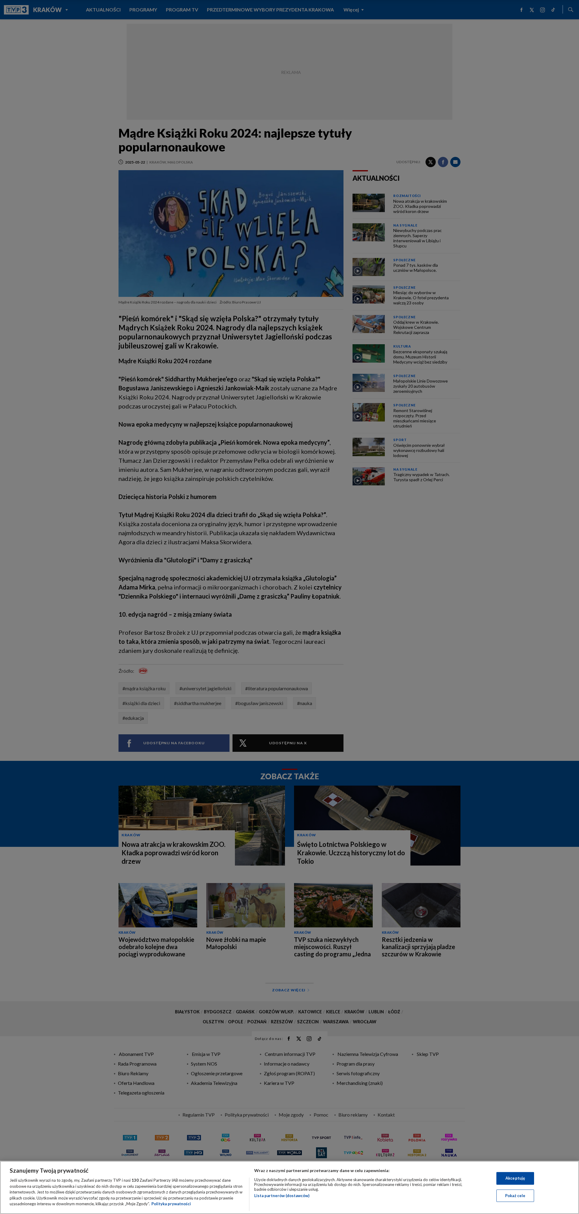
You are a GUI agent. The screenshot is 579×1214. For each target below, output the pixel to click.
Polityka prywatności (171, 1203)
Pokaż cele (515, 1195)
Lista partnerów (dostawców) (281, 1195)
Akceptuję (515, 1178)
